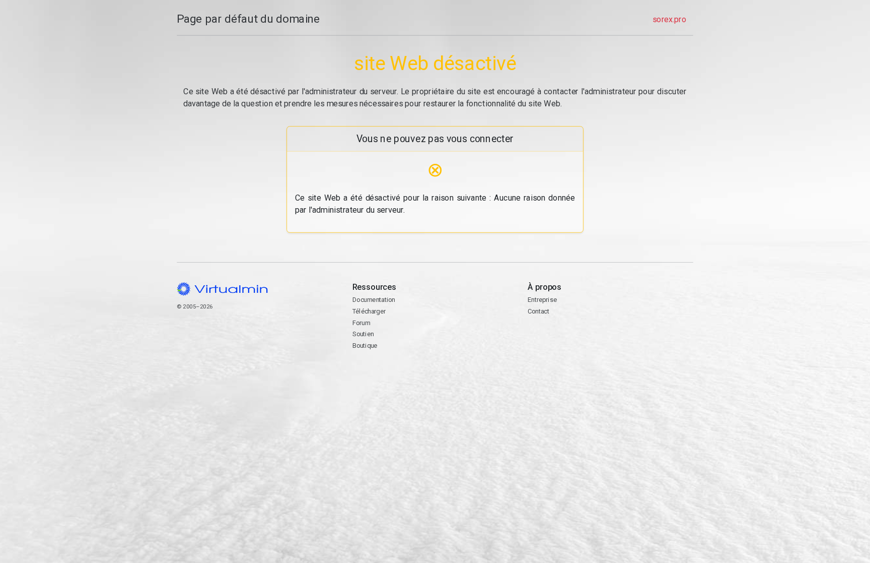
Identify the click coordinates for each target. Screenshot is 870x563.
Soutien (363, 334)
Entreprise (542, 299)
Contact (567, 343)
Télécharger (369, 311)
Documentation (373, 299)
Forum (361, 323)
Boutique (365, 345)
